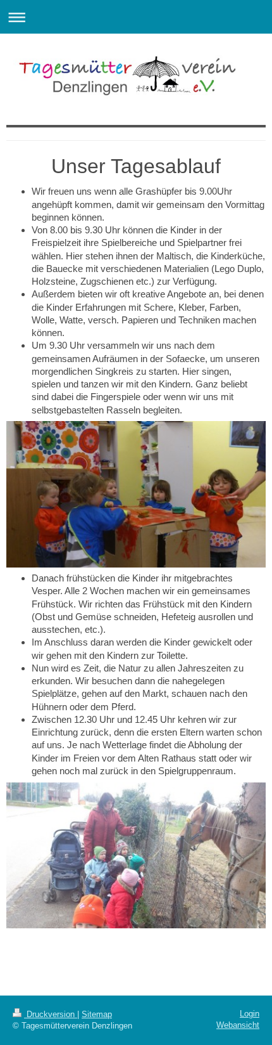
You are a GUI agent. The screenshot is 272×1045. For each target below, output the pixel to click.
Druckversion (50, 1014)
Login (249, 1013)
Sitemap (97, 1014)
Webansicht (237, 1025)
